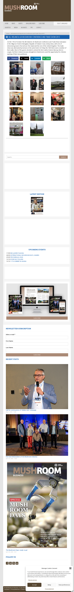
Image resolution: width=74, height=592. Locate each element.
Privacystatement (49, 589)
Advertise (8, 27)
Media (16, 27)
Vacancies (24, 27)
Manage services (32, 580)
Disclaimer (7, 589)
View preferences (64, 585)
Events (20, 23)
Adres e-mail (10, 334)
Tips (31, 27)
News (13, 23)
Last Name (9, 347)
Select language (62, 23)
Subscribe (42, 23)
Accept (34, 585)
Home (6, 23)
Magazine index (30, 23)
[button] (70, 568)
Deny (49, 585)
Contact (38, 27)
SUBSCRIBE (37, 318)
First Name (9, 341)
